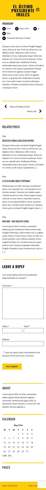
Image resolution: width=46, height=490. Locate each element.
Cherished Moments (15, 38)
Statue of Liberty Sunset (20, 106)
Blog (8, 33)
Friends (27, 38)
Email (27, 326)
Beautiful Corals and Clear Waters (18, 140)
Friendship (7, 23)
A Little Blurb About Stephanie (16, 181)
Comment (7, 286)
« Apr (4, 455)
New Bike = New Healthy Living (15, 221)
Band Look (31, 111)
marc (9, 28)
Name (5, 326)
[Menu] (37, 9)
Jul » (10, 455)
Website (5, 339)
